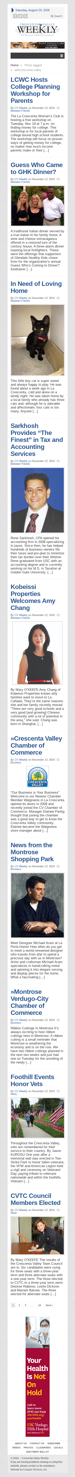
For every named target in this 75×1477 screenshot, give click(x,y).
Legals (58, 1447)
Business (16, 762)
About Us (21, 1443)
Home (15, 65)
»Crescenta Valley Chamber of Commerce (36, 745)
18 (39, 1305)
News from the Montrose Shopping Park (32, 852)
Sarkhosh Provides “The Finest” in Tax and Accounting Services (37, 439)
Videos (16, 1447)
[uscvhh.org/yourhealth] (38, 1377)
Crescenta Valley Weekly (34, 1458)
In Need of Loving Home (36, 287)
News (14, 1093)
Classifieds (43, 1447)
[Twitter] (20, 16)
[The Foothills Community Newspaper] (38, 29)
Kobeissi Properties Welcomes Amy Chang (33, 597)
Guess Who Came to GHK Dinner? (37, 168)
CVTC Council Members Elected (36, 1199)
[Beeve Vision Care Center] (38, 45)
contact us (33, 1465)
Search (57, 16)
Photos (28, 1447)
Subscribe (53, 1443)
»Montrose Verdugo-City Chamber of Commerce (29, 1002)
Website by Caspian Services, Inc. (29, 1469)
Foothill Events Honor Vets (32, 1080)
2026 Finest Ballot (37, 1452)
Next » (49, 1305)
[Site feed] (25, 16)
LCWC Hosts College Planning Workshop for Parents (35, 90)
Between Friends (20, 110)
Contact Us (37, 1443)
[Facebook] (15, 16)
